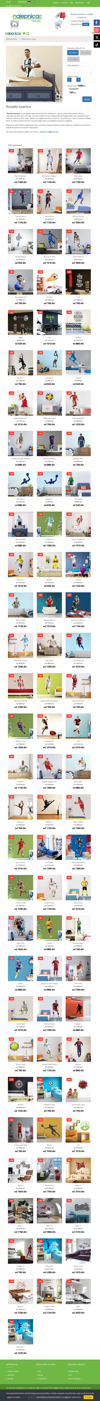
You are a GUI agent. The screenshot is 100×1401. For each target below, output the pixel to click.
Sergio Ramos (49, 902)
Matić (21, 983)
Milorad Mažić (20, 539)
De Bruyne (49, 539)
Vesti (70, 1375)
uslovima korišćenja (28, 1397)
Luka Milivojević (78, 660)
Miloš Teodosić (78, 822)
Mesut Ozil (78, 983)
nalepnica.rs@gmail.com (49, 131)
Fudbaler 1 (20, 1266)
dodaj (87, 99)
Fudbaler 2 (78, 1024)
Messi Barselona (49, 458)
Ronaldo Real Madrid (49, 1064)
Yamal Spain (78, 176)
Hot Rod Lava (78, 1266)
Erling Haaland (20, 256)
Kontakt (64, 2)
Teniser (49, 1145)
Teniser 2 (20, 377)
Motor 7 (78, 1225)
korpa (86, 24)
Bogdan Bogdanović (49, 781)
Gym (49, 337)
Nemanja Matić (49, 620)
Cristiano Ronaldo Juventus (20, 458)
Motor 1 (20, 1225)
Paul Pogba (49, 862)
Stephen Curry (20, 741)
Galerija (40, 1375)
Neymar (78, 1064)
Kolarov (78, 579)
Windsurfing (49, 1185)
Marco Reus (78, 902)
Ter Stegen (78, 499)
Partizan (21, 1104)
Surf (78, 1145)
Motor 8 (20, 1185)
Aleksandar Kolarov (20, 660)
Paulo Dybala (20, 620)
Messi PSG (20, 943)
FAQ (39, 1371)
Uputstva (56, 2)
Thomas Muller (49, 1024)
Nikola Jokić (78, 781)
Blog (71, 2)
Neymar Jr (20, 579)
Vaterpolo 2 (20, 499)
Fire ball (49, 297)
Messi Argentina (20, 176)
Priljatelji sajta (73, 1371)
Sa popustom (74, 88)
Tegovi (20, 337)
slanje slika (36, 20)
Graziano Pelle (20, 902)
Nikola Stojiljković (78, 539)
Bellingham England (49, 176)
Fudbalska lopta (49, 1104)
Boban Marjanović (20, 418)
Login (88, 2)
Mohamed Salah (78, 701)
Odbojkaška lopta (49, 418)
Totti (78, 741)
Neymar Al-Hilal (49, 256)
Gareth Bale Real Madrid (49, 701)
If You (78, 297)
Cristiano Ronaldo (20, 1145)
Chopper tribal (49, 1306)
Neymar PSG (78, 458)
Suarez (49, 943)
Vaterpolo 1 (49, 499)
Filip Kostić (49, 660)
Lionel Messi (49, 216)
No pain (78, 337)
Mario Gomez (20, 862)
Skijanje (78, 377)
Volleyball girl (49, 741)
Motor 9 (49, 1225)
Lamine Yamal (20, 216)
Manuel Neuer (78, 943)
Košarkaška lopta (78, 1104)
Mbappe (49, 579)
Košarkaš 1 (49, 1266)
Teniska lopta (20, 1064)
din (14, 1)
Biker (78, 1306)
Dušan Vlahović (78, 256)
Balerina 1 (49, 822)
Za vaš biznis (42, 1378)
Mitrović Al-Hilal (78, 216)
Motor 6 (20, 1306)
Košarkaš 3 (49, 377)
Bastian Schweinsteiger (49, 983)
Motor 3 (78, 1185)
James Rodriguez (78, 418)
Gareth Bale (20, 1024)
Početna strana (13, 1371)
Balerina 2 (20, 822)
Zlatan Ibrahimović (78, 862)
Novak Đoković (20, 297)
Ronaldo (20, 781)
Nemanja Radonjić (20, 701)
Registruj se (79, 2)
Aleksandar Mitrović (78, 620)
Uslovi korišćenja (74, 1378)
